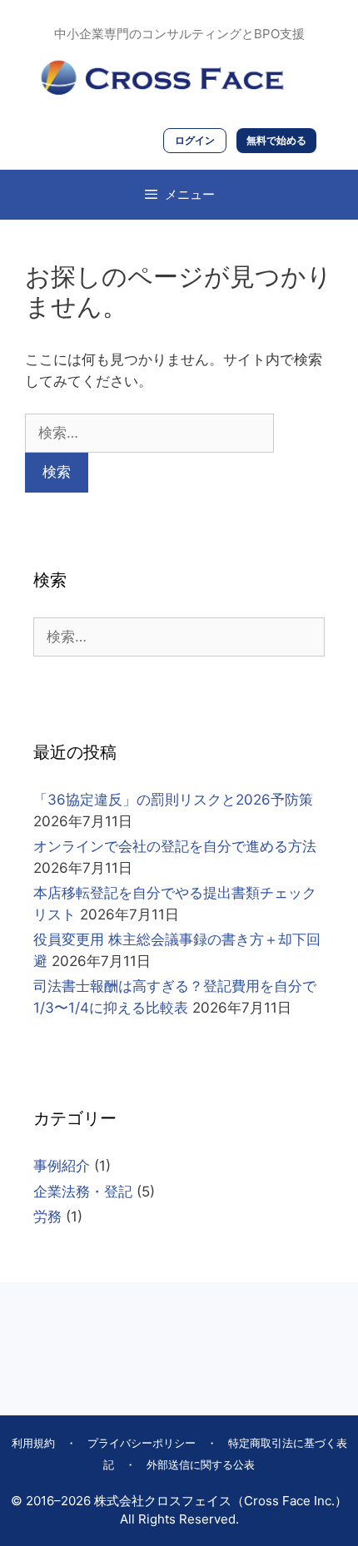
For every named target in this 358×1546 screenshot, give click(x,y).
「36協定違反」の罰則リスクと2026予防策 (173, 799)
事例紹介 (61, 1165)
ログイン (195, 140)
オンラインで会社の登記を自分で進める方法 (174, 846)
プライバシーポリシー (141, 1442)
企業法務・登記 (82, 1191)
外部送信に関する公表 (201, 1464)
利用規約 (33, 1442)
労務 (47, 1216)
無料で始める (276, 140)
